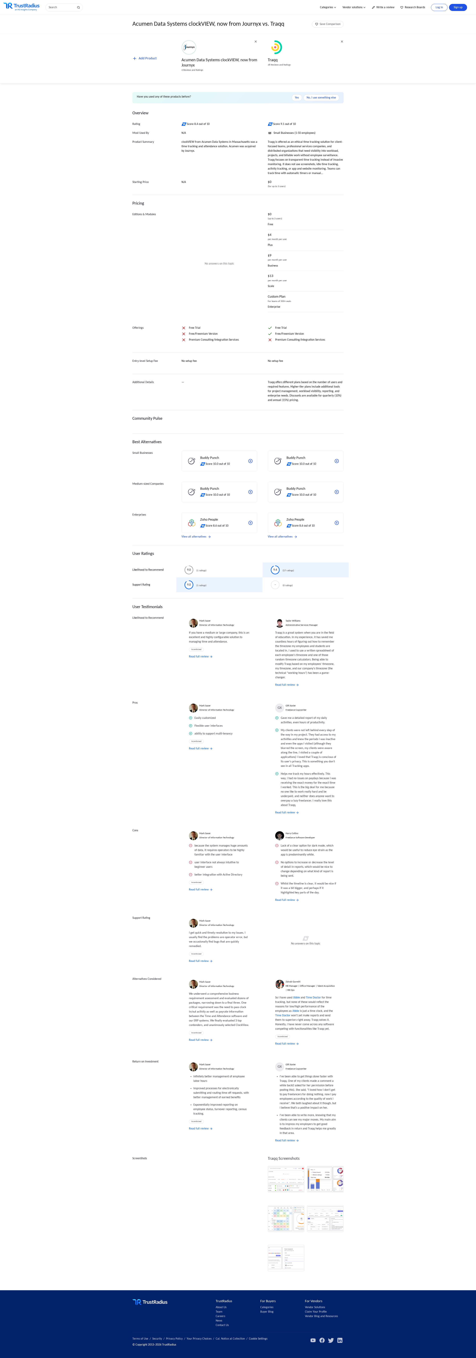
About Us (221, 1307)
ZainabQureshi (293, 982)
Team (219, 1311)
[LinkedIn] (340, 1340)
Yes (297, 97)
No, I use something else (321, 97)
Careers (220, 1316)
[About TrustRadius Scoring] (184, 124)
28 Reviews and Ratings (279, 65)
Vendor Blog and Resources (321, 1316)
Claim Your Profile (316, 1311)
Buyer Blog (267, 1311)
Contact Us (222, 1325)
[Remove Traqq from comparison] (342, 41)
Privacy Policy (174, 1338)
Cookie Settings (258, 1338)
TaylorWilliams (293, 621)
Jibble (296, 997)
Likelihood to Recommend (148, 569)
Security (157, 1338)
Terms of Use (140, 1338)
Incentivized (196, 649)
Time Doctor (313, 997)
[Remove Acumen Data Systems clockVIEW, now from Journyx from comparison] (255, 41)
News (219, 1320)
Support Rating (141, 584)
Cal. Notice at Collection (230, 1338)
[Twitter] (331, 1340)
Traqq (273, 60)
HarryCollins (292, 833)
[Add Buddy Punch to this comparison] (250, 461)
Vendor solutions (352, 7)
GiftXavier (291, 705)
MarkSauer (205, 621)
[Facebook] (322, 1340)
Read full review (199, 656)
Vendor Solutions (315, 1307)
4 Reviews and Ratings (192, 70)
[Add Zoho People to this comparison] (250, 523)
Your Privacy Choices (199, 1338)
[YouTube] (313, 1340)
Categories (326, 7)
